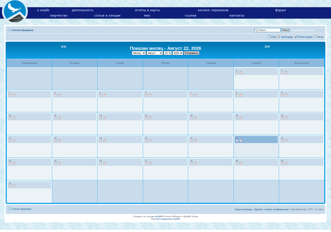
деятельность (82, 10)
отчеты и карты (147, 10)
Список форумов (22, 30)
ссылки (190, 15)
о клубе (43, 10)
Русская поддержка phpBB (165, 219)
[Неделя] (241, 72)
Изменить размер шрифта (320, 30)
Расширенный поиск (302, 30)
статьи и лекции (107, 15)
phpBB (158, 216)
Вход (320, 36)
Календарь (287, 36)
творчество (58, 15)
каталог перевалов (213, 10)
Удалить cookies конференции (271, 209)
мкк (147, 15)
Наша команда (243, 209)
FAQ (273, 36)
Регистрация (305, 36)
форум (280, 10)
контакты (236, 15)
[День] (237, 72)
